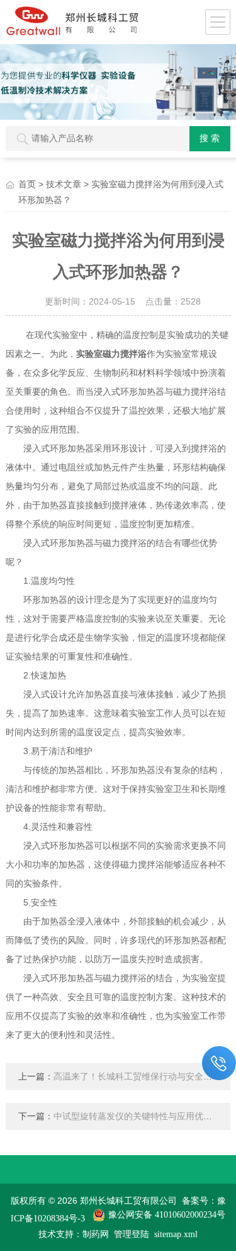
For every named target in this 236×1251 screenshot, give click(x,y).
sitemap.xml (176, 1234)
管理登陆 (131, 1234)
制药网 (95, 1234)
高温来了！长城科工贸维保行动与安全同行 (137, 1076)
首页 (27, 184)
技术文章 (63, 184)
